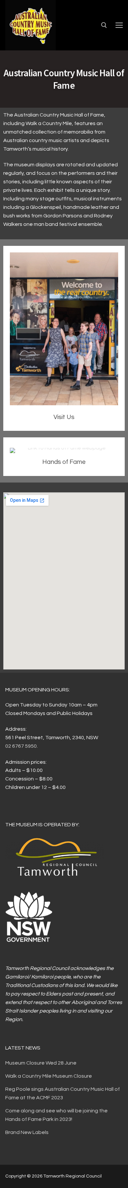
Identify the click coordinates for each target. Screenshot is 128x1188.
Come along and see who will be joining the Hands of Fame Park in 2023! (56, 1115)
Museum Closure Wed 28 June (40, 1063)
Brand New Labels (27, 1132)
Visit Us (64, 417)
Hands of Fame (64, 462)
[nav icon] (119, 25)
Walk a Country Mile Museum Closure (48, 1076)
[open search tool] (104, 25)
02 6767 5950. (21, 746)
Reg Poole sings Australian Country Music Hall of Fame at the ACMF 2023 (62, 1093)
